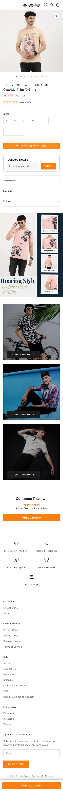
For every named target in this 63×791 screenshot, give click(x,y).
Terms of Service (12, 646)
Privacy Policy (11, 630)
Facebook (8, 713)
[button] (10, 101)
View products (23, 354)
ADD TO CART (32, 785)
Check (49, 166)
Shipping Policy (11, 641)
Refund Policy (10, 635)
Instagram (8, 718)
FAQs (6, 691)
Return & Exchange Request (18, 696)
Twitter (7, 724)
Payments (8, 674)
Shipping (8, 679)
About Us (8, 663)
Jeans (6, 613)
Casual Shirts (10, 607)
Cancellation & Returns (15, 685)
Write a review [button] (31, 517)
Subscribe (16, 764)
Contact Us (9, 668)
